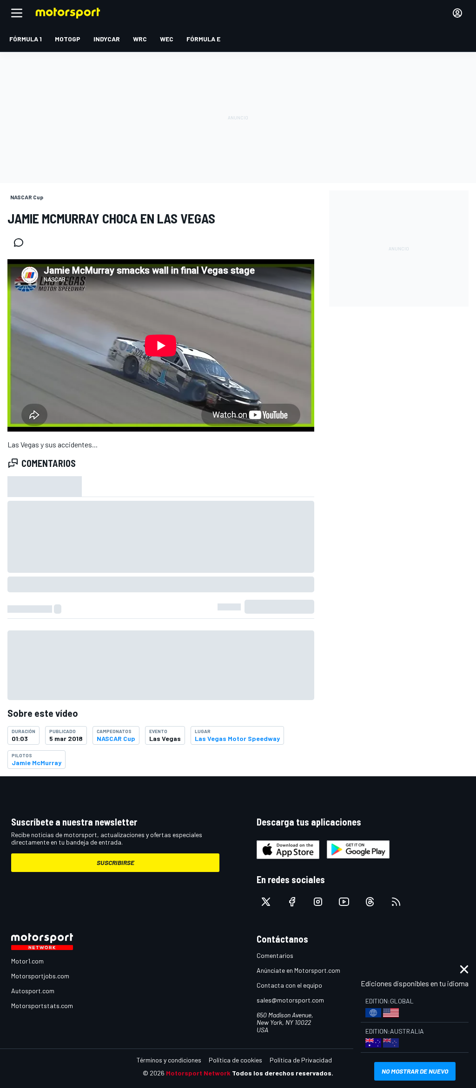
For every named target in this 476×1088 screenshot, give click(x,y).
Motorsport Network (198, 1073)
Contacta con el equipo (289, 985)
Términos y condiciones (169, 1060)
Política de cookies (235, 1060)
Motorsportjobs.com (40, 976)
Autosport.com (32, 991)
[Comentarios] (21, 242)
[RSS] (396, 901)
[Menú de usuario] (457, 13)
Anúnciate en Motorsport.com (298, 970)
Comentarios (275, 955)
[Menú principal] (16, 13)
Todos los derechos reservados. (282, 1073)
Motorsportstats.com (42, 1005)
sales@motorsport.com (290, 1000)
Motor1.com (27, 961)
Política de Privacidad (301, 1060)
